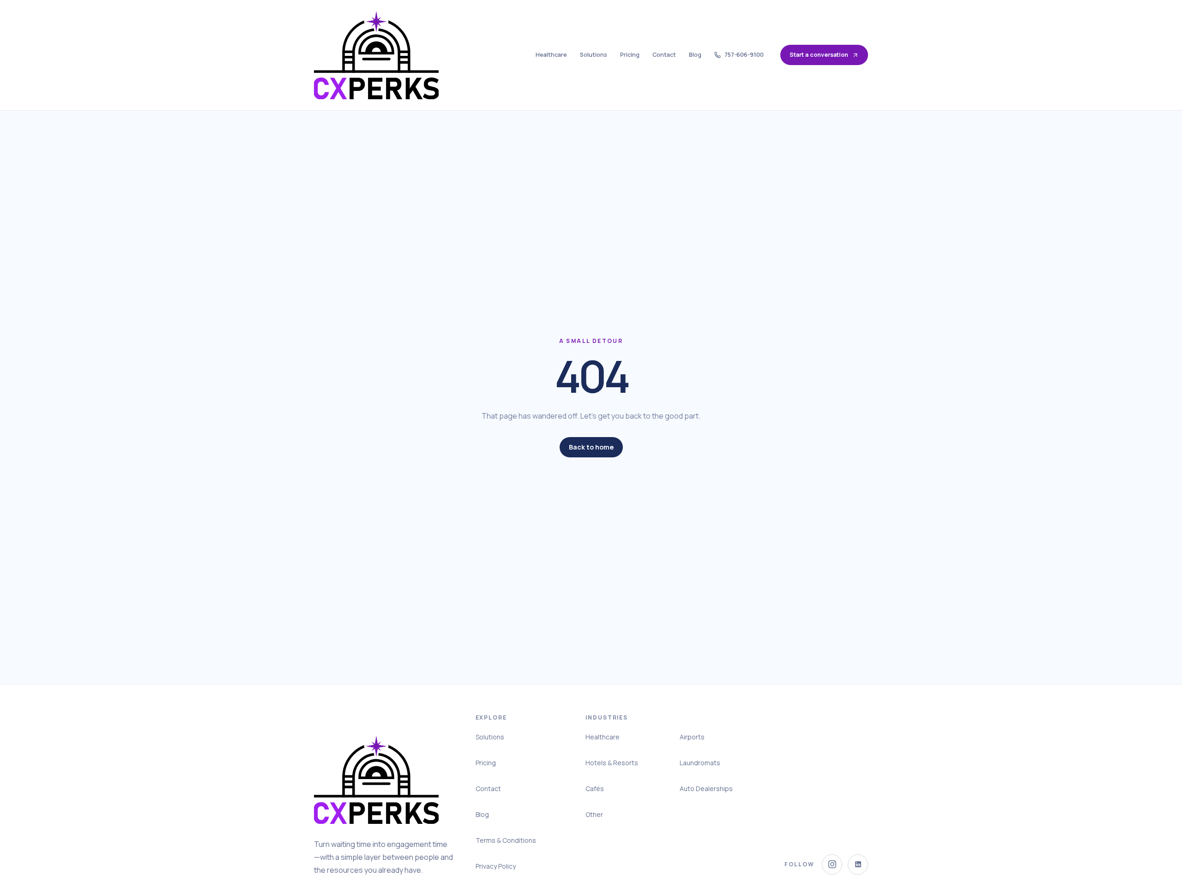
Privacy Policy (496, 866)
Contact (664, 55)
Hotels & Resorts (611, 762)
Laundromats (700, 762)
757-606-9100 (744, 55)
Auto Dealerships (706, 788)
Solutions (593, 55)
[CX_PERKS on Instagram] (832, 864)
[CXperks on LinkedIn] (858, 864)
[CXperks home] (376, 55)
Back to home (591, 447)
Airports (692, 736)
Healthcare (551, 55)
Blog (695, 55)
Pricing (629, 55)
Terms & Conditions (506, 840)
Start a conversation (819, 55)
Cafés (594, 788)
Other (594, 814)
